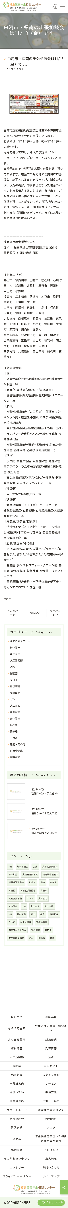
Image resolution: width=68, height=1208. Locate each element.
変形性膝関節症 (16, 938)
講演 (52, 938)
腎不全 (48, 930)
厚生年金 (13, 874)
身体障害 (15, 718)
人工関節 (15, 705)
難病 (43, 882)
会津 (35, 867)
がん (31, 938)
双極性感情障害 (28, 891)
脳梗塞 (14, 673)
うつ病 (12, 922)
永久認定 (35, 906)
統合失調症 (25, 922)
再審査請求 (16, 751)
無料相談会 (22, 867)
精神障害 (15, 647)
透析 (12, 667)
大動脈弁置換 (15, 898)
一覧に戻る (34, 613)
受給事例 (15, 693)
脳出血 (41, 938)
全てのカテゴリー (20, 641)
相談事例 (15, 686)
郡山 (33, 914)
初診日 (32, 882)
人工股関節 (16, 660)
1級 (10, 867)
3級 (24, 906)
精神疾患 (15, 712)
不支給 (12, 891)
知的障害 (35, 930)
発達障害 (15, 654)
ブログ (7, 599)
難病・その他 (17, 744)
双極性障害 (41, 922)
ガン (12, 699)
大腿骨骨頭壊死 (30, 874)
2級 (10, 914)
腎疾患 (14, 731)
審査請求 (15, 757)
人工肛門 (42, 898)
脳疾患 (14, 725)
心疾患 (14, 738)
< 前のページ (13, 613)
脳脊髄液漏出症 (16, 882)
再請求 (53, 882)
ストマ (30, 898)
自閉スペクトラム (17, 930)
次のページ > (55, 613)
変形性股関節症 (50, 867)
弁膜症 (44, 891)
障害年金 (54, 914)
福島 (42, 914)
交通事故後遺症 (50, 874)
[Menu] (62, 6)
